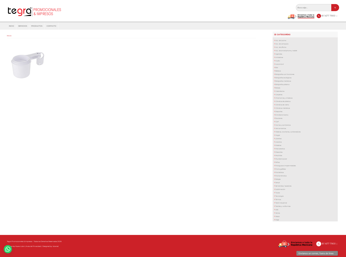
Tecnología (279, 196)
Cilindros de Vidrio (282, 105)
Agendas (278, 54)
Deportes (278, 111)
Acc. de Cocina (280, 40)
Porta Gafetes (280, 169)
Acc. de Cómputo (281, 44)
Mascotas (278, 152)
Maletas (278, 145)
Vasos (277, 216)
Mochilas (278, 155)
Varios (277, 213)
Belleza (278, 71)
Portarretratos (281, 176)
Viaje (277, 220)
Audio (277, 61)
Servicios (22, 26)
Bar (276, 67)
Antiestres (279, 57)
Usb (276, 210)
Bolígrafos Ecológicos (283, 78)
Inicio (11, 26)
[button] (8, 249)
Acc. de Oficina (280, 47)
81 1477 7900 (329, 15)
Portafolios (279, 172)
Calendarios (279, 91)
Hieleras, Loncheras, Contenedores (288, 132)
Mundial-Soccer (281, 159)
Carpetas (278, 95)
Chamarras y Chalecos (283, 98)
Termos (278, 199)
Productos (36, 26)
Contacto (51, 26)
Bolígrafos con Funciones (284, 74)
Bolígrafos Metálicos (283, 81)
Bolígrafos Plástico (282, 84)
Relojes (278, 179)
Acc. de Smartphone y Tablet (286, 51)
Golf (277, 122)
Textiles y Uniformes (282, 206)
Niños (277, 162)
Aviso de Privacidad (33, 246)
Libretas (278, 138)
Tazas (277, 193)
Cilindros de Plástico (283, 101)
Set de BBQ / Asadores (283, 186)
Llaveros (278, 142)
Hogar (277, 135)
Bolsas (277, 88)
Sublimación (280, 189)
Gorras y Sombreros (283, 125)
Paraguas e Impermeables (285, 166)
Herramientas (280, 128)
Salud (277, 182)
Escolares (278, 118)
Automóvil (279, 64)
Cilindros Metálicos (282, 108)
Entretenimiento (281, 115)
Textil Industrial (281, 203)
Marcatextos (280, 149)
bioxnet (56, 246)
